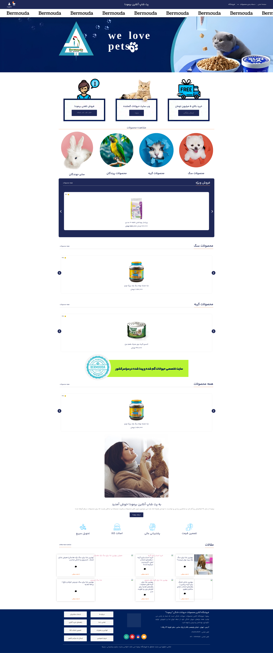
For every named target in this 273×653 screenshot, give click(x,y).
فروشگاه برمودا (141, 647)
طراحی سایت (123, 647)
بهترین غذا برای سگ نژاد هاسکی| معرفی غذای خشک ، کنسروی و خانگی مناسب (76, 558)
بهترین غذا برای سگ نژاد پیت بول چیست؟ (185, 558)
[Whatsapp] (126, 636)
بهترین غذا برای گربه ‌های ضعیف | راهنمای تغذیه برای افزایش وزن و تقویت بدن (145, 587)
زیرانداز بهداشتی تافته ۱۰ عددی (136, 222)
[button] (60, 211)
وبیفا (103, 647)
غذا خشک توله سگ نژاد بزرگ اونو (136, 285)
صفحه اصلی (262, 4)
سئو (116, 647)
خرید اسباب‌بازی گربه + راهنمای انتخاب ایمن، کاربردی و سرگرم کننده (145, 561)
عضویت (9, 7)
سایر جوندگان (77, 174)
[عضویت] (9, 4)
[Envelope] (144, 636)
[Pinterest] (132, 636)
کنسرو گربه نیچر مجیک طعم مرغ (136, 344)
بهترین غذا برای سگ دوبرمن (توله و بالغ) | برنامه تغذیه (78, 583)
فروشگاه (231, 4)
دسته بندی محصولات (247, 4)
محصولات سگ (196, 173)
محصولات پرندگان (117, 173)
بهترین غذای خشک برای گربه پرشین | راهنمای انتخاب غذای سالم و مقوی (185, 586)
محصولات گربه (156, 173)
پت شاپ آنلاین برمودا (136, 4)
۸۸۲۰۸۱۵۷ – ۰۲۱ (195, 637)
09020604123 (195, 632)
